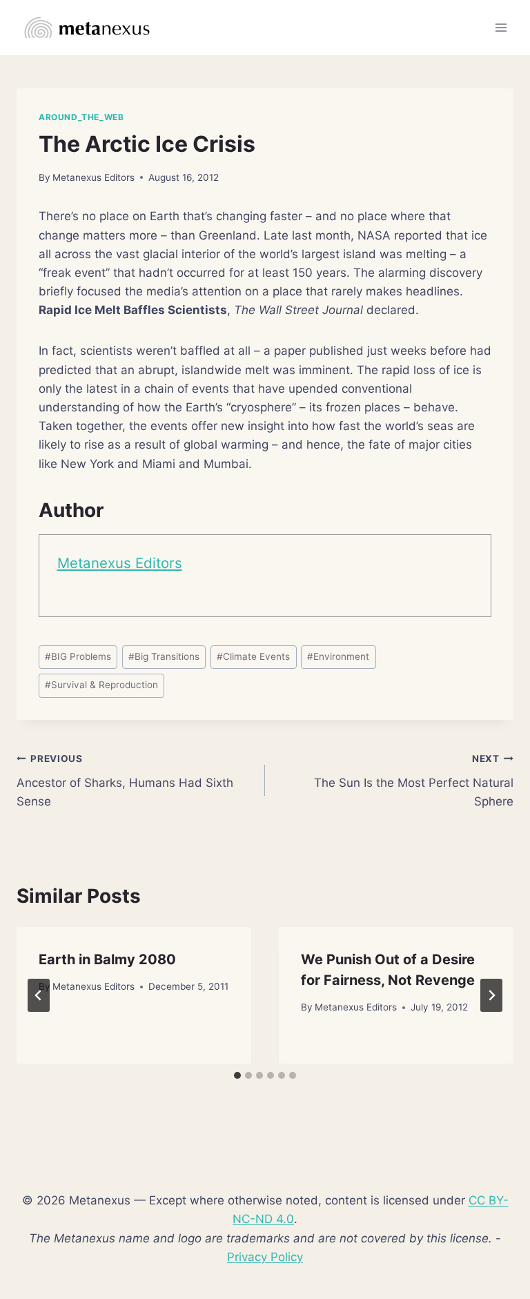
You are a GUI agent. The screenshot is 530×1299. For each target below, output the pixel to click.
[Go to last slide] (39, 995)
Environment (338, 656)
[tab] (237, 1075)
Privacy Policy (265, 1257)
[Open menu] (500, 27)
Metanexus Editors (93, 177)
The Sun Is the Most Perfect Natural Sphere (413, 780)
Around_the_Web (81, 117)
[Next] (491, 995)
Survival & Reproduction (101, 684)
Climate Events (253, 656)
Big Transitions (163, 656)
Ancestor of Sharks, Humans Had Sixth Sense (125, 780)
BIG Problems (78, 656)
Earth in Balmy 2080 (107, 959)
